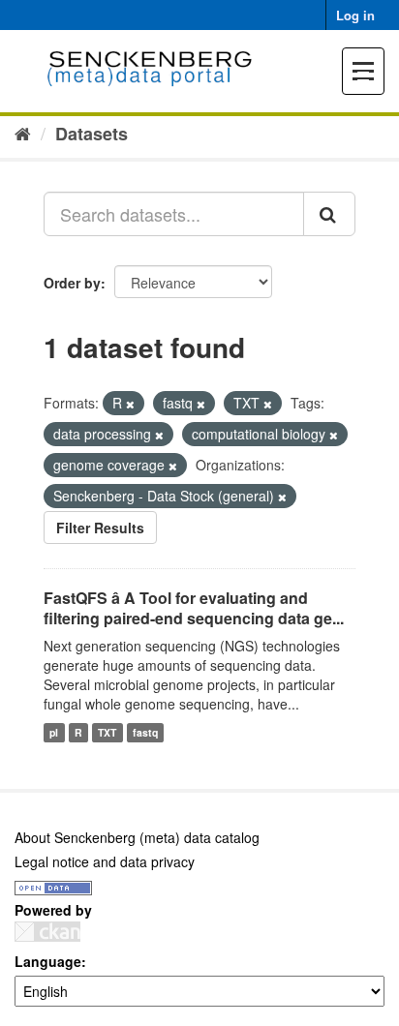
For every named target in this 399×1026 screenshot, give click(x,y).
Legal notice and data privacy (105, 861)
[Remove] (130, 403)
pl (53, 732)
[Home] (23, 132)
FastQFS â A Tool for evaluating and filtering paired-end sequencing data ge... (194, 608)
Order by (72, 282)
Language (48, 961)
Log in (355, 15)
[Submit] (329, 214)
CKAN (47, 931)
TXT (107, 732)
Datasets (91, 133)
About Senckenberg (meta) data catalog (137, 837)
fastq (145, 732)
